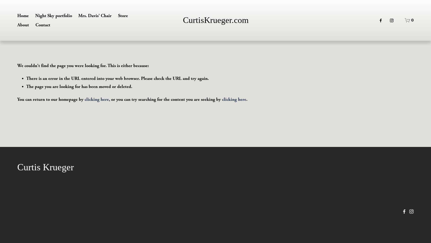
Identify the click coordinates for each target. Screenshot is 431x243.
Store (123, 15)
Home (23, 15)
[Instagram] (391, 20)
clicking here (97, 99)
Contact (42, 25)
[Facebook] (380, 20)
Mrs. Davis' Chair (95, 15)
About (23, 25)
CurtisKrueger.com (216, 20)
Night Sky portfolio (53, 15)
